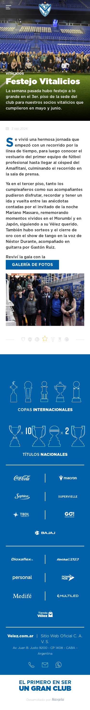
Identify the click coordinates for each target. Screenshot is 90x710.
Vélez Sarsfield (45, 9)
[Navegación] (8, 7)
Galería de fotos (32, 265)
